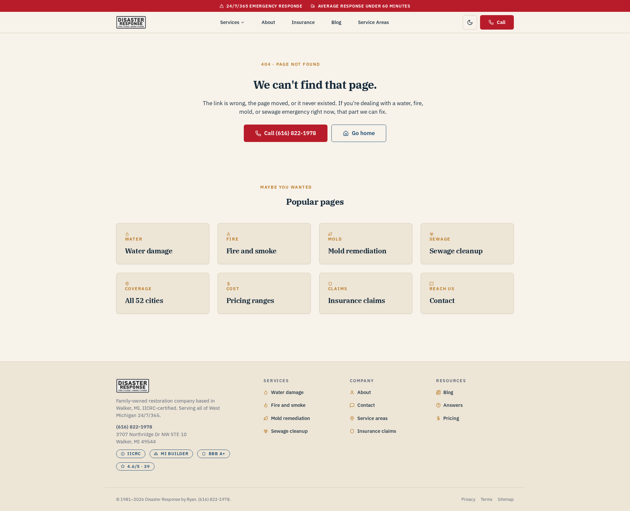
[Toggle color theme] (470, 22)
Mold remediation (290, 418)
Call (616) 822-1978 (290, 133)
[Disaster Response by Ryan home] (131, 22)
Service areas (372, 418)
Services (229, 22)
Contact (366, 405)
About (268, 22)
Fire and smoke (288, 405)
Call (501, 22)
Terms (486, 499)
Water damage (287, 392)
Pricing (451, 418)
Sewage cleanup (289, 431)
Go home (363, 133)
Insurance (303, 22)
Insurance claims (376, 431)
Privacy (468, 499)
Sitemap (506, 499)
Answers (453, 405)
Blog (336, 22)
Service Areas (373, 22)
